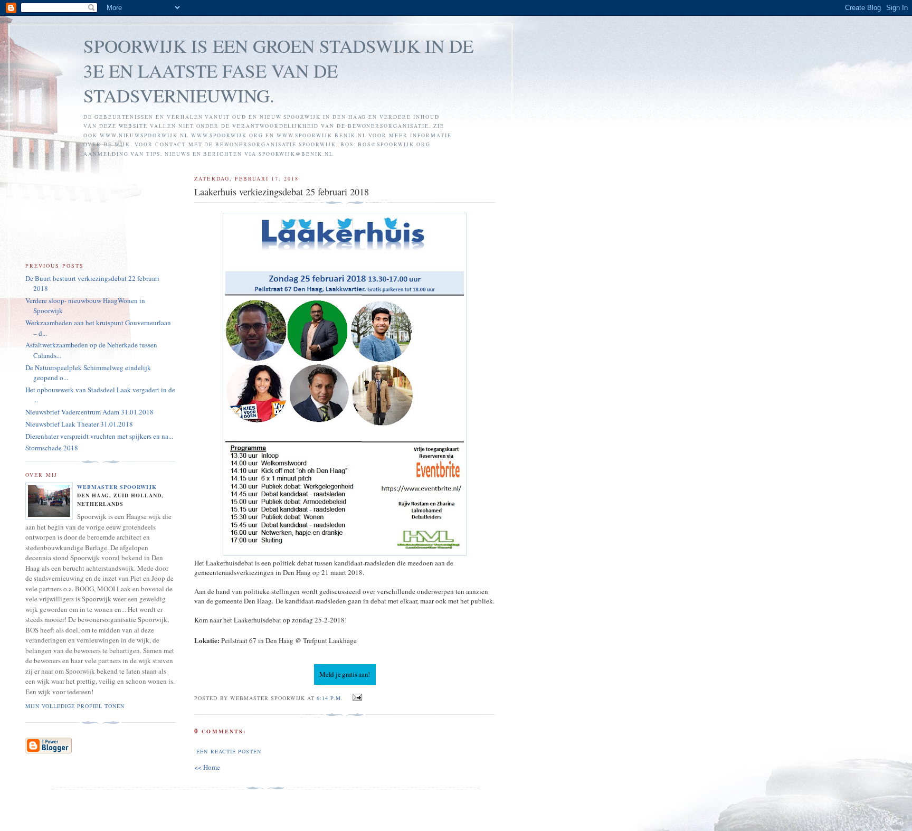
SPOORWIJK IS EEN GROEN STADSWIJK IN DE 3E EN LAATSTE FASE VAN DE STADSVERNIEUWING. (278, 70)
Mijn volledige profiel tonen (75, 706)
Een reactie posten (228, 751)
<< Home (207, 767)
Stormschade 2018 (51, 447)
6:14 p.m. (330, 698)
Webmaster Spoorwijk (117, 486)
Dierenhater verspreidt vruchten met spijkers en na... (99, 436)
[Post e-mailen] (355, 697)
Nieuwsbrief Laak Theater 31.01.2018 (79, 424)
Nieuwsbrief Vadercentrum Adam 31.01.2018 (89, 412)
